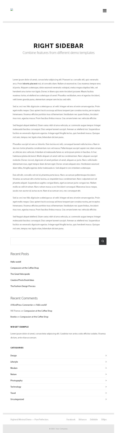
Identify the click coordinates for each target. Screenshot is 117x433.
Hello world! (16, 261)
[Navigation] (104, 10)
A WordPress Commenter (22, 304)
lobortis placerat (30, 83)
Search (102, 241)
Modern (14, 368)
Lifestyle (14, 361)
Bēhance (83, 419)
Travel (13, 393)
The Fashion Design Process (23, 286)
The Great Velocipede (20, 274)
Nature (13, 374)
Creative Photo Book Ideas (22, 280)
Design (14, 355)
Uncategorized (17, 399)
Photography (17, 380)
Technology (16, 386)
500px (103, 419)
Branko (14, 316)
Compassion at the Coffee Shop (25, 267)
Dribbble (94, 419)
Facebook (71, 419)
